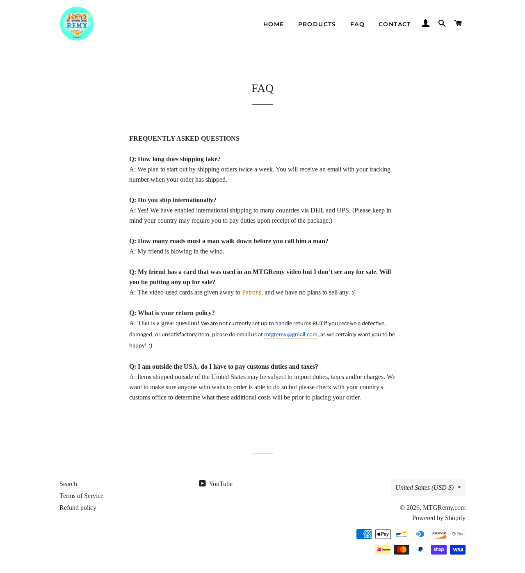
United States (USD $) (424, 487)
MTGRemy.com (444, 507)
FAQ (357, 24)
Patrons (251, 292)
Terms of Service (81, 495)
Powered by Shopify (439, 517)
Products (317, 24)
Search (68, 483)
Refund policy (77, 507)
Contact (395, 24)
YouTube (220, 483)
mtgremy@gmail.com (290, 335)
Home (273, 24)
